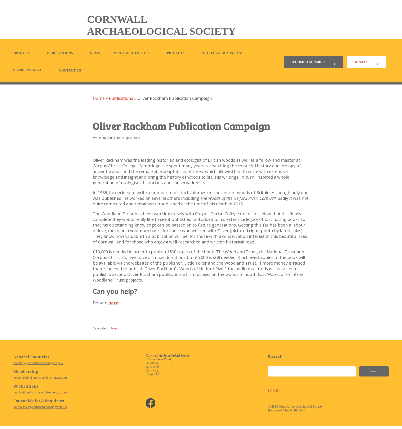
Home (99, 98)
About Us (21, 53)
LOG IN (274, 390)
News (95, 53)
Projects (176, 53)
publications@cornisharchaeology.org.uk (40, 392)
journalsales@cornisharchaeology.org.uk (40, 407)
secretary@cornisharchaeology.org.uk (38, 363)
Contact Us (70, 70)
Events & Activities (130, 53)
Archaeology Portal (223, 53)
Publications (60, 53)
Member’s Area (26, 70)
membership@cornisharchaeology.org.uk (40, 377)
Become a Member (307, 62)
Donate (360, 62)
